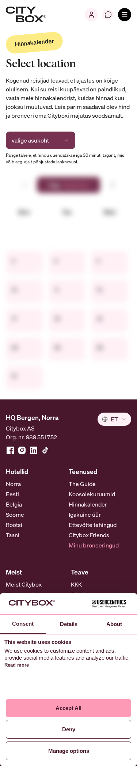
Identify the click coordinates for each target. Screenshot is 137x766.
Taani (12, 535)
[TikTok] (45, 450)
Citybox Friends (89, 535)
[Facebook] (10, 450)
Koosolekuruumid (92, 494)
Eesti (12, 494)
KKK (76, 584)
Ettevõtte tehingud (93, 525)
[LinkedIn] (33, 450)
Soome (15, 515)
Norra (13, 484)
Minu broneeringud (94, 545)
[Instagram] (22, 450)
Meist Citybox (24, 584)
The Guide (82, 484)
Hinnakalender (88, 504)
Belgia (14, 504)
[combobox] (40, 140)
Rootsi (14, 525)
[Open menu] (124, 14)
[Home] (26, 15)
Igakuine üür (85, 515)
